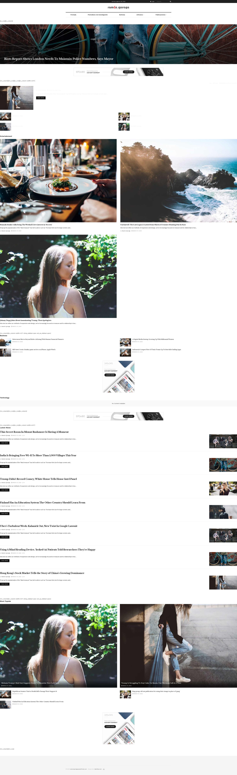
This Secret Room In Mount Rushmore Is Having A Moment (34, 432)
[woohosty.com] (104, 769)
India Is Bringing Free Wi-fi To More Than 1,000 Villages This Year (38, 455)
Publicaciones (160, 15)
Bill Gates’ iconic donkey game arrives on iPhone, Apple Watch (33, 349)
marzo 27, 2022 (20, 62)
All (211, 83)
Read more (41, 97)
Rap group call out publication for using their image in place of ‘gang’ (155, 113)
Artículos (140, 15)
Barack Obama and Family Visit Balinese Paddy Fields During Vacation (36, 124)
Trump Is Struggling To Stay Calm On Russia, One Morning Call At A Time (75, 87)
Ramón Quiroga (10, 62)
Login (152, 1)
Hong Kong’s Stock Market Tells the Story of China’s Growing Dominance (42, 573)
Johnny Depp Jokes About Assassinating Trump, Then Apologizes (25, 320)
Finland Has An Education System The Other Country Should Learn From (42, 502)
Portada (73, 15)
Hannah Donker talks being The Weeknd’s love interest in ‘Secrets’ (26, 225)
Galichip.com (98, 769)
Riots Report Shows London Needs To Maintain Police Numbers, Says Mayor (58, 59)
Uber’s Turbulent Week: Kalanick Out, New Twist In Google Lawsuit (38, 526)
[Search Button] (170, 1)
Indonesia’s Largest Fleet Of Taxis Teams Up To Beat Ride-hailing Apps (156, 349)
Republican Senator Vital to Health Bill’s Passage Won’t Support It (34, 113)
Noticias (122, 15)
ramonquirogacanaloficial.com (78, 769)
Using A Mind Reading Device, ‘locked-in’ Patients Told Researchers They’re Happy (47, 549)
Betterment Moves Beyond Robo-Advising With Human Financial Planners (38, 339)
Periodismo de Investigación (98, 15)
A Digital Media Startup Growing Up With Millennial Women (153, 339)
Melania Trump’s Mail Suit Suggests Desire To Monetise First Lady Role (155, 124)
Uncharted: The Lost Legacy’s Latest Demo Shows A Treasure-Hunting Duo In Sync (153, 225)
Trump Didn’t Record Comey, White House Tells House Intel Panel (38, 479)
